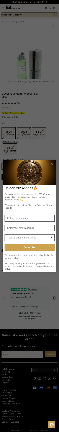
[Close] (52, 164)
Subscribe (29, 247)
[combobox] (28, 238)
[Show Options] (51, 238)
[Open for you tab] (51, 424)
